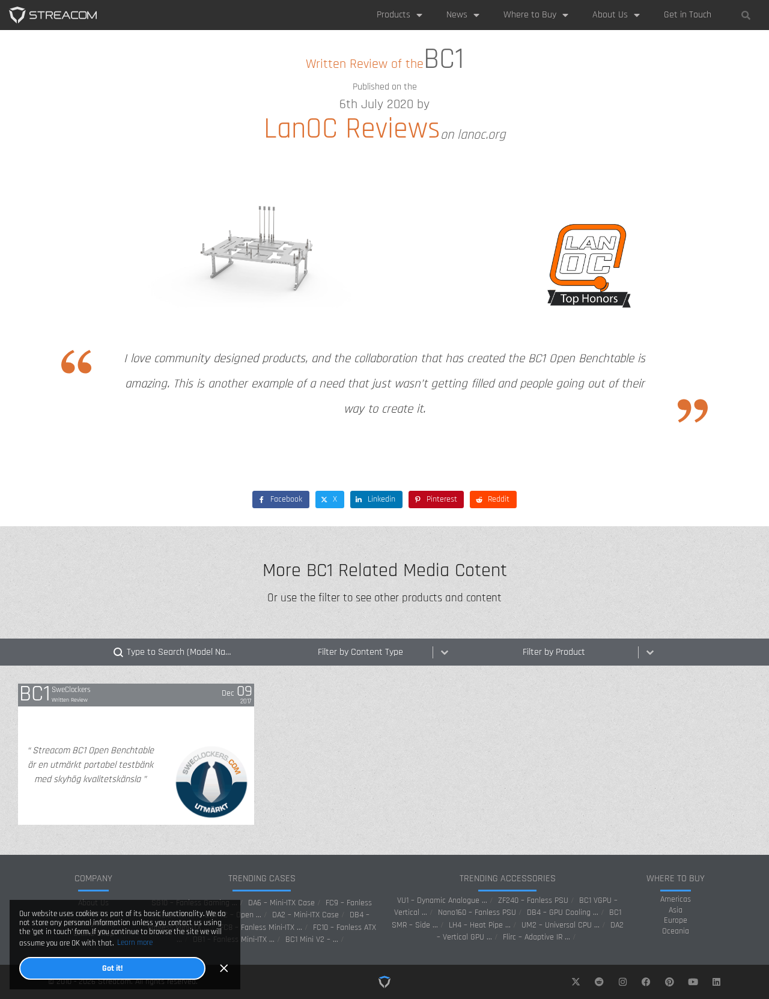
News (456, 14)
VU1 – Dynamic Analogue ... (442, 900)
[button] (746, 15)
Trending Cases (262, 878)
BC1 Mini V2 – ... (311, 939)
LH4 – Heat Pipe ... (480, 925)
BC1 (34, 694)
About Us (610, 14)
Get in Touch (687, 14)
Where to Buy (529, 14)
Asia (675, 910)
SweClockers (71, 689)
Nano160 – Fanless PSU (477, 912)
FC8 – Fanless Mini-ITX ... (261, 927)
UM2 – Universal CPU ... (560, 925)
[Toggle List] (444, 652)
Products (393, 14)
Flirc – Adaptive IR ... (536, 937)
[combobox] (373, 652)
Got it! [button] (112, 968)
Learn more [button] (135, 942)
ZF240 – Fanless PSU (533, 900)
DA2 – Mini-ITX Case (305, 914)
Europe (675, 920)
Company (93, 878)
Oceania (675, 931)
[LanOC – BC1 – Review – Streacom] (53, 15)
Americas (675, 899)
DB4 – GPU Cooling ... (562, 912)
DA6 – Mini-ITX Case (281, 902)
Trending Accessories (508, 878)
